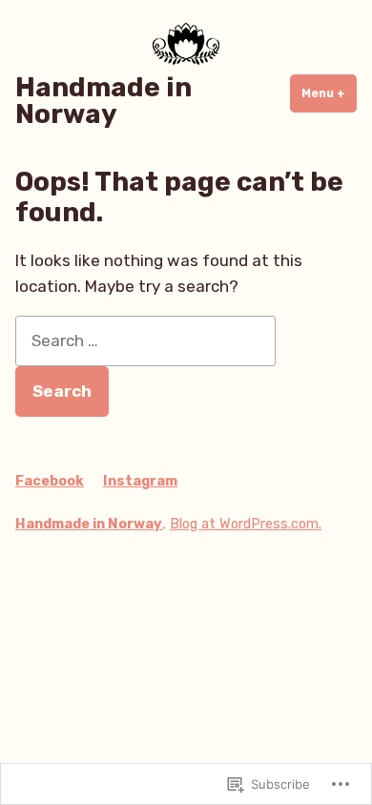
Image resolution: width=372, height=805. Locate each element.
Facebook (49, 481)
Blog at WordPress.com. (245, 524)
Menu (329, 93)
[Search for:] (145, 340)
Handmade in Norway (103, 101)
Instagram (140, 481)
